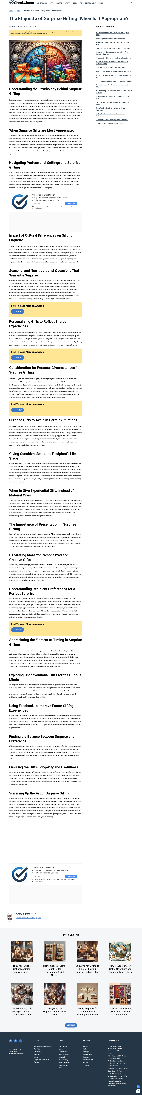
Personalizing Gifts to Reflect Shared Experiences (113, 58)
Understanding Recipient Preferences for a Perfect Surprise (114, 92)
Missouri (62, 1057)
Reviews (67, 3)
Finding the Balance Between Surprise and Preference (110, 115)
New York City (63, 1060)
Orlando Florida (64, 1062)
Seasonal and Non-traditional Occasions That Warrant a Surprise (112, 53)
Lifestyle (86, 1052)
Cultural (85, 1046)
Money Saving (42, 3)
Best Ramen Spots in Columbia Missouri (115, 1072)
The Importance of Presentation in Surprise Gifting (114, 81)
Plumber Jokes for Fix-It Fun (118, 1068)
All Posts (37, 1054)
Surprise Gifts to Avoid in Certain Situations (111, 68)
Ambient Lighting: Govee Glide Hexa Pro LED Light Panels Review (116, 1063)
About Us (37, 1049)
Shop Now (18, 311)
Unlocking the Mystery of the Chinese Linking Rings (118, 1077)
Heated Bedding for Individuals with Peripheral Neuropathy (117, 1083)
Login (36, 1057)
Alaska (61, 1049)
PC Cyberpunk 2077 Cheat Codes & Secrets (117, 1057)
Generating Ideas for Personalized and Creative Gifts (112, 86)
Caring (85, 1062)
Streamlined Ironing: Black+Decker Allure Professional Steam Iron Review (116, 1049)
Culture (59, 3)
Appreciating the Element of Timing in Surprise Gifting (112, 97)
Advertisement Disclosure (43, 1046)
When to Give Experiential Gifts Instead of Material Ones (113, 76)
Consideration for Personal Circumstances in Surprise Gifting (112, 63)
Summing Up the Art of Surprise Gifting (109, 124)
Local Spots (77, 3)
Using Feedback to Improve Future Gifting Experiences (110, 109)
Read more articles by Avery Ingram (28, 918)
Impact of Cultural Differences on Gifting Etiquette (113, 48)
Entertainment (90, 3)
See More (71, 1025)
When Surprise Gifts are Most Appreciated (110, 39)
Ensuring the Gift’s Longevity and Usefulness (112, 120)
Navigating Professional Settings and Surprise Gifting (112, 43)
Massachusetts (64, 1054)
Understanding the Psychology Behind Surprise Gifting (112, 34)
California (62, 1068)
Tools (101, 3)
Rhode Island (63, 1065)
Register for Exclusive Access (41, 1061)
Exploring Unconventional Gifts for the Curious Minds (112, 103)
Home (11, 11)
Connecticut (63, 1052)
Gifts (51, 3)
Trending (86, 1065)
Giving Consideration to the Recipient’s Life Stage (113, 71)
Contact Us (37, 1052)
